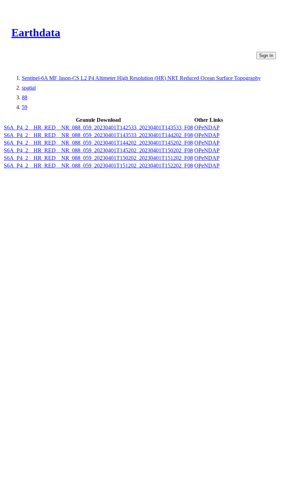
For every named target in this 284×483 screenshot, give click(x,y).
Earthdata (35, 32)
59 (24, 107)
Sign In (266, 55)
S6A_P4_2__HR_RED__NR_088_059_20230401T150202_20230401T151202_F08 (98, 158)
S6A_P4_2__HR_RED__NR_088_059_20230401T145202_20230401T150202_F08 (98, 150)
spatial (29, 88)
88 (24, 97)
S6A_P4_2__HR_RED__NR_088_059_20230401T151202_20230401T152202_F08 (98, 165)
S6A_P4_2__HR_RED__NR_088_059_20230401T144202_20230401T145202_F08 (98, 143)
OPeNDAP (207, 127)
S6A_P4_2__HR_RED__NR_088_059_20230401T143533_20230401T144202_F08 (98, 135)
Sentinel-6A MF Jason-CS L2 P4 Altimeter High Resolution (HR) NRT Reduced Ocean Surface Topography (141, 78)
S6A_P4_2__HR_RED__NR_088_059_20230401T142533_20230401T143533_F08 (98, 127)
